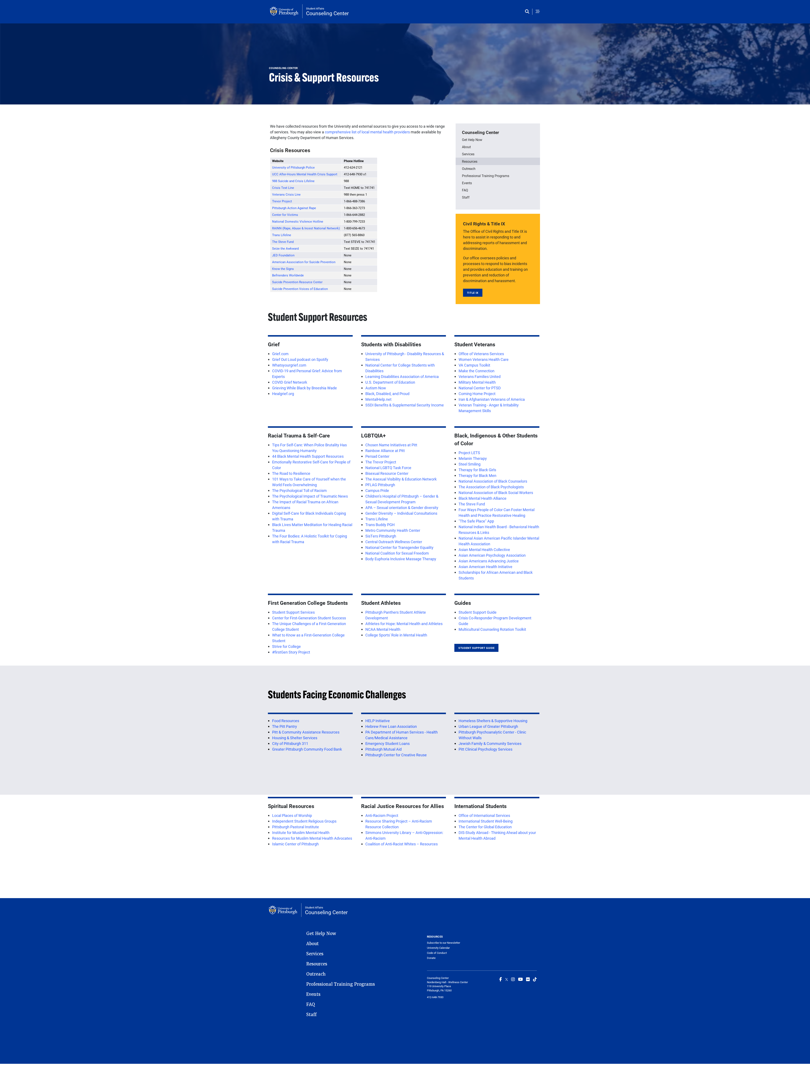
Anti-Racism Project (381, 815)
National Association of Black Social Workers (496, 492)
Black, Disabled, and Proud (387, 393)
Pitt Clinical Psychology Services (485, 749)
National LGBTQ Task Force (388, 467)
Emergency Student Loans (387, 743)
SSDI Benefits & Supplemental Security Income (404, 404)
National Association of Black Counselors (493, 481)
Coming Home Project (477, 393)
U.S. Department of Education (390, 382)
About (466, 147)
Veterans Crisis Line (286, 194)
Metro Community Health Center (392, 530)
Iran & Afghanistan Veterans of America (492, 399)
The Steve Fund (283, 242)
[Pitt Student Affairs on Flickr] (528, 979)
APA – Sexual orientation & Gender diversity (401, 507)
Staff (466, 197)
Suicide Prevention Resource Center (297, 282)
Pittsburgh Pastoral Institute (295, 826)
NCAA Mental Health (382, 629)
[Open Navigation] (537, 12)
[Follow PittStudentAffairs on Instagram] (513, 979)
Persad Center (377, 456)
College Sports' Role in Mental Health (396, 635)
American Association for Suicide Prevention (303, 262)
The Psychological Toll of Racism (299, 490)
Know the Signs (283, 269)
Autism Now (375, 387)
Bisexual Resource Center (386, 473)
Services (468, 154)
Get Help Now (472, 139)
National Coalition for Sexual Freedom (397, 553)
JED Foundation (283, 255)
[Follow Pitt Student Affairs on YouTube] (520, 979)
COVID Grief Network (289, 382)
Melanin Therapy (473, 458)
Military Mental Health (477, 382)
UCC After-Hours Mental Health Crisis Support (304, 174)
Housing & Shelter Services (294, 737)
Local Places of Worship (292, 815)
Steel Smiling (470, 464)
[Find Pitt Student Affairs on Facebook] (500, 979)
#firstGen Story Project (291, 652)
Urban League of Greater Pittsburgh (488, 726)
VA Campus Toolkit (474, 365)
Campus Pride (377, 490)
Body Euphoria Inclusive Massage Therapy (400, 558)
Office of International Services (484, 815)
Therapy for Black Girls (477, 469)
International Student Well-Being (486, 821)
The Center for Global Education (485, 826)
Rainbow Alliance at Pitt (385, 450)
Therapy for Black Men (477, 475)
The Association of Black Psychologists (491, 486)
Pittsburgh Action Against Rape (294, 208)
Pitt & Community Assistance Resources (305, 732)
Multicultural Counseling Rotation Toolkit (492, 629)
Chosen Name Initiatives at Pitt (391, 444)
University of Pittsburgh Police (293, 167)
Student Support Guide (478, 612)
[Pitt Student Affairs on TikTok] (535, 979)
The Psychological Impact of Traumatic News (310, 496)
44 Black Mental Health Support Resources (308, 456)
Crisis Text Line (283, 187)
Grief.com (280, 353)
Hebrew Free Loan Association (391, 726)
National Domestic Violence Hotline (297, 221)
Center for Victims (285, 215)
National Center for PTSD (480, 387)
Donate (431, 958)
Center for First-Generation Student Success (309, 617)
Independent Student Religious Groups (304, 821)
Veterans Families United (480, 376)
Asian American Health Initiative (485, 566)
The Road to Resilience (291, 473)
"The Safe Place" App (476, 521)
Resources (469, 161)
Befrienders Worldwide (288, 275)
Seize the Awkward (285, 248)
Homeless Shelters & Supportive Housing (493, 720)
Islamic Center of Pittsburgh (295, 843)
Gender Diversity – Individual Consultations (401, 513)
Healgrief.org (283, 393)
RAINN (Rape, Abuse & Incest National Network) (306, 228)
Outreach (468, 168)
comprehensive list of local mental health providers (367, 131)
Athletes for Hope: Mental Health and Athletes (404, 623)
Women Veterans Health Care (484, 359)
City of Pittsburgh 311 (290, 743)
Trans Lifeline (281, 235)
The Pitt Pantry (284, 726)
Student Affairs (315, 8)
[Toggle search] (528, 12)
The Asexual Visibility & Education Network (401, 479)
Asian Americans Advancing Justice (489, 560)
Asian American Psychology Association (492, 555)
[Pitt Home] (286, 11)
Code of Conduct (437, 953)
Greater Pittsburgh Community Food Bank (307, 749)
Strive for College (286, 646)
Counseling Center (327, 13)
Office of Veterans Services (481, 353)
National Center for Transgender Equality (399, 547)
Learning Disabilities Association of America (402, 376)
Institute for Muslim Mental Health (300, 832)
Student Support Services (293, 612)
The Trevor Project (380, 461)
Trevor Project (282, 201)
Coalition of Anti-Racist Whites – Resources (401, 843)
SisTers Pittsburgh (380, 536)
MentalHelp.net (378, 399)
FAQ (465, 190)
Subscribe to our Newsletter (443, 943)
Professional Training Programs (485, 175)
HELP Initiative (377, 720)
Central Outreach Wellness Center (393, 541)
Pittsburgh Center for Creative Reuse (396, 754)
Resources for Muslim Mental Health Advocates (312, 838)
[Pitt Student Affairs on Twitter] (506, 979)
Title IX (472, 292)
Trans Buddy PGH (380, 524)
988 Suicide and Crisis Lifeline (293, 181)
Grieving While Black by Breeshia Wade (304, 387)
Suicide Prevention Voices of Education (300, 289)
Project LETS (469, 452)
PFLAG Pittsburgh (380, 484)
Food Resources (285, 720)
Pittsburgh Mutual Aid (383, 749)
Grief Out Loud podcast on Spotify (300, 359)
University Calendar (438, 948)
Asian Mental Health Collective (484, 549)
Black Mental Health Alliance (482, 498)
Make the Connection (476, 370)
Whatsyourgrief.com (289, 365)
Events (467, 183)
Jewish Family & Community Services (490, 743)
